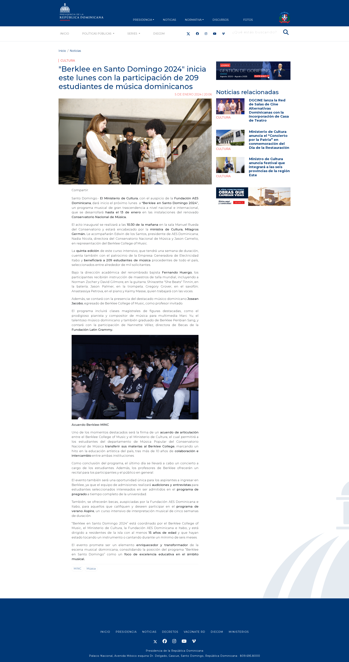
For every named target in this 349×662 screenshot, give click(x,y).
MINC (77, 568)
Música (91, 568)
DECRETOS (170, 631)
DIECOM (159, 33)
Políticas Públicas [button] (97, 33)
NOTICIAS (169, 19)
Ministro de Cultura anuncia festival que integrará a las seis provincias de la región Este (269, 167)
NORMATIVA (193, 19)
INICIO (105, 631)
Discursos (220, 19)
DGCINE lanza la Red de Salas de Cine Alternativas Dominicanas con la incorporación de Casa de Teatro (269, 110)
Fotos (248, 19)
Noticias (75, 51)
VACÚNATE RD (194, 631)
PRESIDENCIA (142, 19)
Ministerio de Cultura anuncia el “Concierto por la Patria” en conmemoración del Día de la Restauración (269, 140)
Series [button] (132, 33)
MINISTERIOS (239, 631)
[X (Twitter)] (188, 33)
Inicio (64, 33)
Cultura (68, 60)
